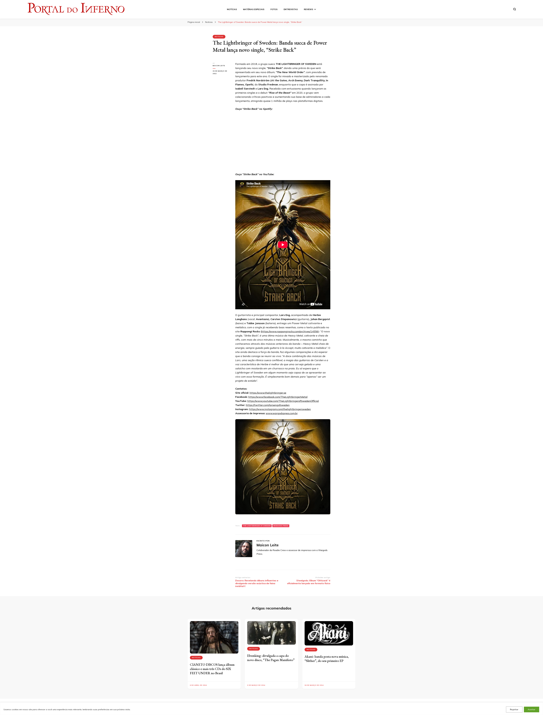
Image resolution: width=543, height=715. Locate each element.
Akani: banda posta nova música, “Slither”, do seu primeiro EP (327, 658)
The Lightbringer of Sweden (257, 526)
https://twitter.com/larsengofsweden (268, 405)
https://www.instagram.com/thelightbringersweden (280, 409)
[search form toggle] (514, 9)
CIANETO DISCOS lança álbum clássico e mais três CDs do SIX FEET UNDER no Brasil (212, 668)
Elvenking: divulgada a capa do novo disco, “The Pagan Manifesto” (271, 657)
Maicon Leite (219, 66)
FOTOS (274, 9)
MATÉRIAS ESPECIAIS (253, 9)
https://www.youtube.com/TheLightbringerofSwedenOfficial (283, 401)
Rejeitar (514, 709)
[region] (271, 708)
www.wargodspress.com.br (282, 413)
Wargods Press (280, 526)
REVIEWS (308, 9)
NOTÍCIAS (232, 9)
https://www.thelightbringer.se (268, 392)
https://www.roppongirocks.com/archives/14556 (290, 331)
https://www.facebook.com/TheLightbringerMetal (278, 396)
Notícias (219, 37)
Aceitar (531, 709)
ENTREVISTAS (291, 9)
